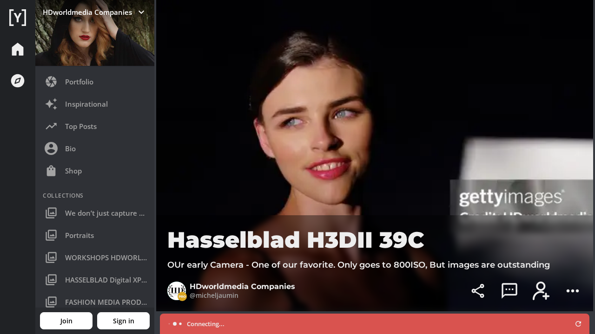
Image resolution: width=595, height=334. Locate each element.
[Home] (18, 18)
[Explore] (18, 81)
